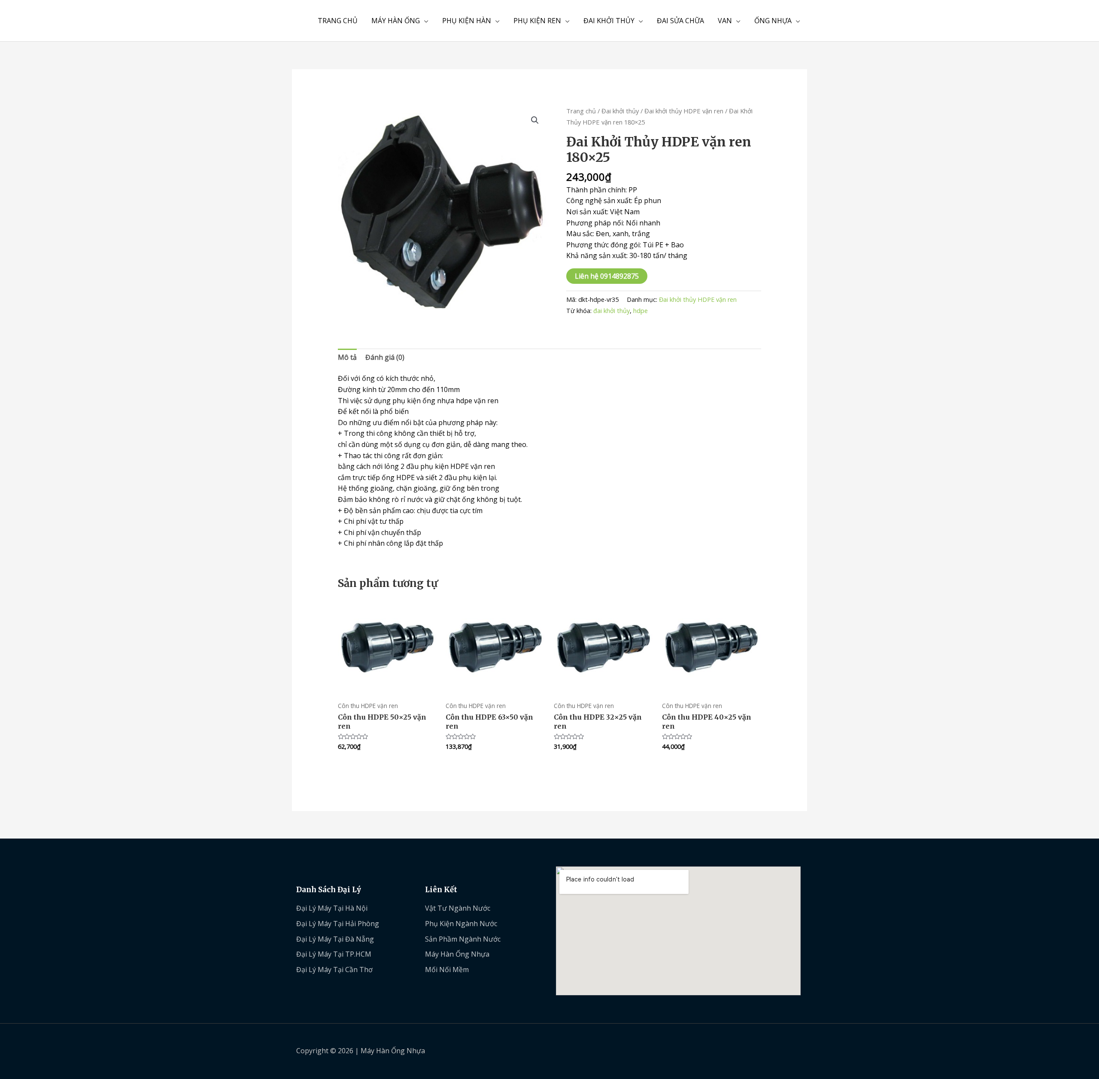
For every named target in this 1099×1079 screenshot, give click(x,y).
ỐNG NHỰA (773, 20)
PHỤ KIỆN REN (537, 20)
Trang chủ (581, 110)
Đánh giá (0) (384, 357)
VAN (725, 20)
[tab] (347, 358)
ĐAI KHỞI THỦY (609, 20)
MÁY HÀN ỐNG (395, 20)
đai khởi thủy (611, 311)
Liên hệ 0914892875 (607, 276)
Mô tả (347, 357)
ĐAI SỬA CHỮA (680, 20)
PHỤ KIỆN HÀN (466, 20)
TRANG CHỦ (338, 20)
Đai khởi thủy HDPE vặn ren (683, 110)
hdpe (640, 311)
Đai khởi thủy (620, 110)
